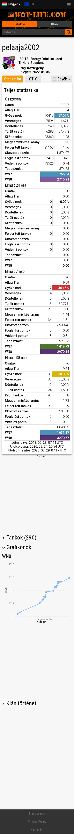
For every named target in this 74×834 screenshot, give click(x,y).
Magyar (13, 4)
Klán (54, 24)
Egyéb (61, 79)
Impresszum (37, 813)
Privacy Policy (37, 822)
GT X (33, 79)
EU (32, 4)
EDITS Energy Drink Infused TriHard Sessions (40, 61)
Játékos (20, 24)
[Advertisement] (37, 494)
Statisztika (12, 79)
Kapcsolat (37, 830)
